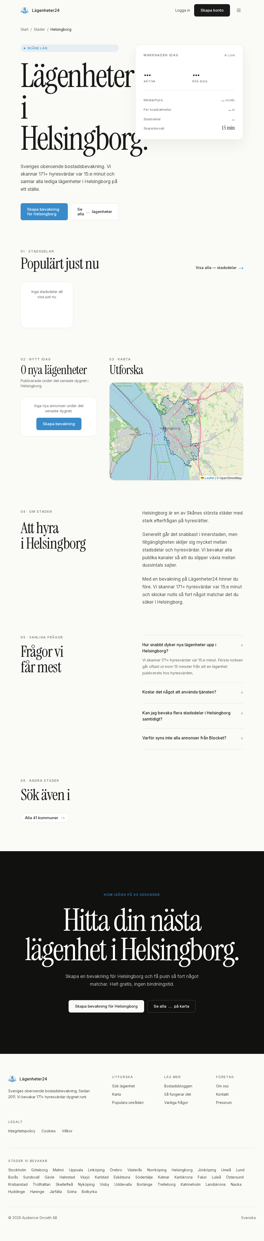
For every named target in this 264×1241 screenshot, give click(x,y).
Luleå (216, 1177)
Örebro (116, 1170)
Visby (104, 1184)
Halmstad (67, 1177)
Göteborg (39, 1170)
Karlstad (102, 1177)
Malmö (58, 1170)
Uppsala (76, 1170)
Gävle (49, 1177)
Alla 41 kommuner (45, 817)
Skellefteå (64, 1184)
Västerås (134, 1170)
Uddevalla (123, 1184)
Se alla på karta (171, 1006)
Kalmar (163, 1177)
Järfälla (56, 1191)
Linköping (96, 1170)
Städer (39, 29)
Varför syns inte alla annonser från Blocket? (192, 739)
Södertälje (144, 1177)
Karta (116, 1094)
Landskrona (216, 1184)
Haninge (37, 1191)
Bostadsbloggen (178, 1086)
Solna (72, 1191)
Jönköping (207, 1170)
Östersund (235, 1177)
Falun (202, 1177)
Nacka (236, 1184)
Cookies (49, 1131)
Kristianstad (18, 1184)
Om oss (222, 1086)
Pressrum (224, 1102)
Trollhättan (42, 1184)
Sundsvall (31, 1177)
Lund (240, 1170)
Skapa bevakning (59, 423)
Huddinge (16, 1191)
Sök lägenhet (123, 1086)
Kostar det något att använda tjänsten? (192, 693)
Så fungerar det (177, 1094)
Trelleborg (167, 1184)
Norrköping (157, 1170)
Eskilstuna (122, 1177)
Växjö (85, 1177)
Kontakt (222, 1094)
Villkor (67, 1131)
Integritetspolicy (21, 1131)
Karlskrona (184, 1177)
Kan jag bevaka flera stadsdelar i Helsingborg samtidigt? (192, 716)
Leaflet (209, 478)
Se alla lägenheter (94, 211)
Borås (13, 1177)
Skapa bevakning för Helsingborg (43, 211)
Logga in (182, 10)
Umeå (226, 1170)
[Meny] (238, 10)
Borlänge (144, 1184)
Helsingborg (182, 1170)
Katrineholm (191, 1184)
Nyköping (86, 1184)
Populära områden (128, 1102)
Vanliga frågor (176, 1102)
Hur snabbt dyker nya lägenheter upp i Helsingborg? (192, 647)
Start (24, 29)
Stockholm (17, 1170)
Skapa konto (212, 10)
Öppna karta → (222, 470)
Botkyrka (89, 1191)
